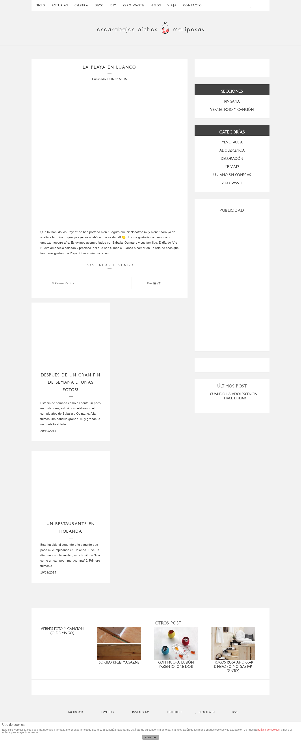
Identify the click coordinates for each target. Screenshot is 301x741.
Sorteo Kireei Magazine (119, 662)
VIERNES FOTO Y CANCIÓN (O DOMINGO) (62, 631)
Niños (155, 5)
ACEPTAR (150, 737)
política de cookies (268, 729)
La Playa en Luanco (109, 67)
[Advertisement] (232, 280)
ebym (157, 283)
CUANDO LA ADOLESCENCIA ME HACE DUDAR (236, 396)
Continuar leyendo (109, 265)
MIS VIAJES (232, 167)
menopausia (232, 142)
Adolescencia (232, 150)
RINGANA (232, 101)
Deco (99, 5)
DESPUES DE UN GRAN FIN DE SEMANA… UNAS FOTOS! (70, 382)
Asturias (60, 5)
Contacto (192, 5)
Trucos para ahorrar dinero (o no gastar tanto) (233, 666)
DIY (113, 5)
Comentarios (63, 283)
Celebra (81, 5)
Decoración (232, 158)
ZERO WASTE (133, 5)
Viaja (172, 5)
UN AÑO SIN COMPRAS (232, 175)
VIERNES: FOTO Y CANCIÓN (232, 109)
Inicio (40, 5)
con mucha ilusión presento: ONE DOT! (176, 664)
